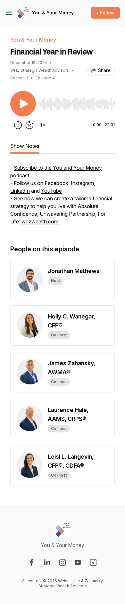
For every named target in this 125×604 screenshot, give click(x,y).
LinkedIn (20, 191)
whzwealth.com (40, 221)
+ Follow (105, 12)
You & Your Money (53, 12)
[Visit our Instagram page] (62, 562)
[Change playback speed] (43, 124)
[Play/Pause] (23, 104)
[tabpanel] (62, 198)
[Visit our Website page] (93, 562)
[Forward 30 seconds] (29, 124)
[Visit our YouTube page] (78, 562)
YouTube (51, 191)
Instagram (82, 183)
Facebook (56, 183)
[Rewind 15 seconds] (17, 124)
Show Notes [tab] (24, 146)
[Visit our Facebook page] (32, 562)
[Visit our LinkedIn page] (47, 562)
